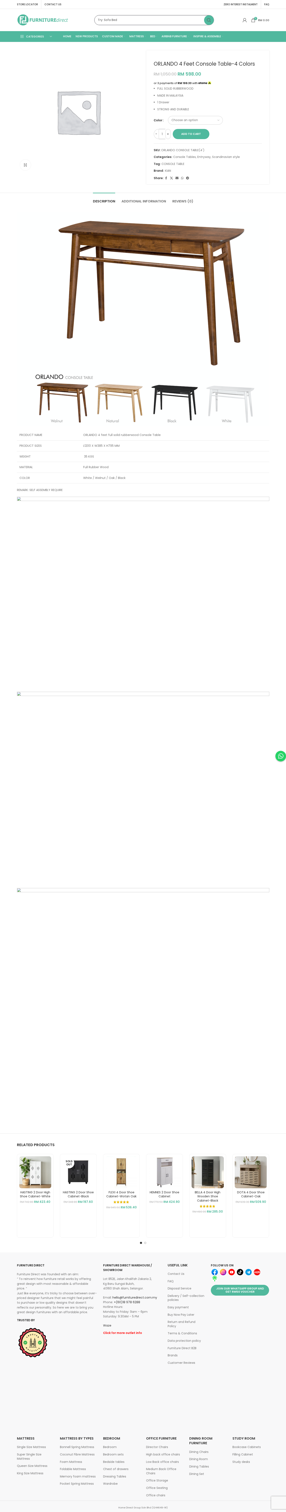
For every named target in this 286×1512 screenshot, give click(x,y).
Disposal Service (179, 1288)
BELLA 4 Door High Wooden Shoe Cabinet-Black (207, 1196)
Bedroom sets (113, 1454)
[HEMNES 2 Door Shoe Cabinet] (164, 1172)
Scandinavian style (226, 157)
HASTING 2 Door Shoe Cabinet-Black (78, 1194)
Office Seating (157, 1488)
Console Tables (184, 157)
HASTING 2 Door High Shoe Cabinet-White (35, 1194)
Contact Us (176, 1274)
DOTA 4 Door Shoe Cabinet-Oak (251, 1194)
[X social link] (171, 178)
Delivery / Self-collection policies (186, 1298)
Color (158, 120)
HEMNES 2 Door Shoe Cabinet (164, 1194)
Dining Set (196, 1474)
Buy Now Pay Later (181, 1315)
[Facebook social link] (166, 178)
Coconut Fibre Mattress (77, 1454)
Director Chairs (157, 1447)
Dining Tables (199, 1466)
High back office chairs (163, 1454)
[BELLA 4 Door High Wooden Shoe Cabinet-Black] (208, 1172)
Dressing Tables (114, 1476)
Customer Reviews (181, 1363)
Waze (107, 1325)
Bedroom (110, 1447)
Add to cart (191, 134)
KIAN (168, 171)
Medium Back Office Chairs (161, 1471)
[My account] (244, 20)
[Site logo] (43, 20)
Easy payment (178, 1307)
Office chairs (155, 1495)
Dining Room (198, 1459)
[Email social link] (177, 178)
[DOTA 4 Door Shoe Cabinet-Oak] (251, 1172)
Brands (173, 1355)
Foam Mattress (71, 1462)
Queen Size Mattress (32, 1466)
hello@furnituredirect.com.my (134, 1297)
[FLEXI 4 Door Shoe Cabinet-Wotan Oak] (121, 1172)
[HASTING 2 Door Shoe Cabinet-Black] (78, 1172)
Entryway (204, 157)
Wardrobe (110, 1484)
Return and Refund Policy (181, 1324)
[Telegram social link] (187, 178)
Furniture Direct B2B (182, 1348)
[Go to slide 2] (145, 1243)
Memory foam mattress (78, 1476)
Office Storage (157, 1480)
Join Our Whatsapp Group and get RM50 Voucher (240, 1290)
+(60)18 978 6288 (127, 1302)
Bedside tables (113, 1462)
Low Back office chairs (162, 1462)
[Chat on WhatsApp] (280, 756)
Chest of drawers (115, 1469)
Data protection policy (184, 1341)
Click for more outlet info (122, 1333)
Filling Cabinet (242, 1454)
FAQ (171, 1281)
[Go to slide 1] (141, 1243)
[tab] (104, 199)
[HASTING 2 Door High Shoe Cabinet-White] (35, 1172)
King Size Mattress (30, 1473)
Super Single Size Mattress (29, 1456)
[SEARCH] (209, 20)
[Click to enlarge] (25, 165)
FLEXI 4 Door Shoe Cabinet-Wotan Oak (121, 1194)
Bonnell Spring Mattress (77, 1447)
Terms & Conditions (182, 1333)
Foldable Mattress (73, 1469)
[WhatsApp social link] (182, 178)
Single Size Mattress (31, 1447)
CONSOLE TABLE (173, 164)
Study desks (241, 1462)
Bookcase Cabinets (246, 1447)
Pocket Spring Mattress (77, 1484)
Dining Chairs (199, 1452)
